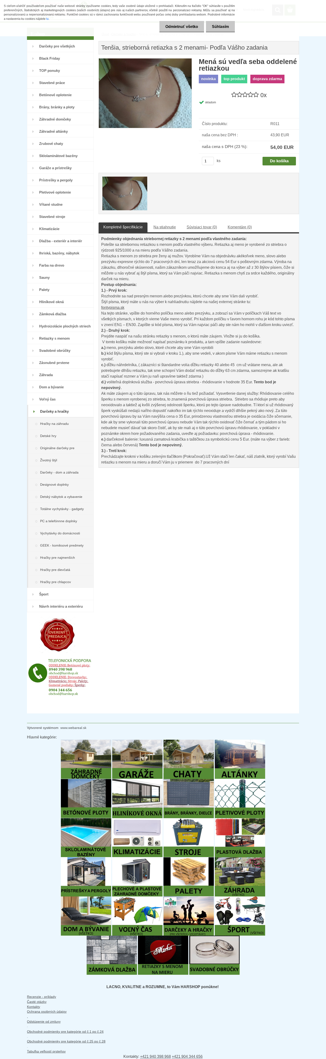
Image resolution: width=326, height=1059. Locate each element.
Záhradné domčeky (55, 119)
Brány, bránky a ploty (56, 107)
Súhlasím (220, 27)
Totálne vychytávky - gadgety (62, 509)
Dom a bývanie (51, 387)
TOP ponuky (49, 70)
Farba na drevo (51, 265)
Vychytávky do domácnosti (60, 533)
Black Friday (49, 58)
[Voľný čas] (137, 899)
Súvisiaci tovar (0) (202, 227)
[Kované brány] (188, 781)
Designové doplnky (54, 484)
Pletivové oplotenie (55, 192)
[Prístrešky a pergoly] (86, 860)
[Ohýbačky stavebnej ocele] (188, 820)
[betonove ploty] (86, 781)
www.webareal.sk (73, 728)
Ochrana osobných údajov (47, 1011)
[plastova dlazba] (240, 820)
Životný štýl (48, 460)
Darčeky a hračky (54, 411)
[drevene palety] (188, 860)
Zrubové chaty (51, 144)
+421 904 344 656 (187, 1056)
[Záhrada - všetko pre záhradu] (240, 860)
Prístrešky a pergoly (56, 180)
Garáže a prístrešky (55, 168)
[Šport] (240, 899)
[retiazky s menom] (163, 938)
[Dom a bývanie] (86, 899)
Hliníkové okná (51, 302)
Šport (43, 594)
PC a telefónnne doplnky (58, 521)
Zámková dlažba (52, 314)
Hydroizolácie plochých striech (65, 326)
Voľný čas (47, 399)
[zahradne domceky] (86, 742)
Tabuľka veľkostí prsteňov (46, 1051)
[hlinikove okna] (137, 781)
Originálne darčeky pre (57, 448)
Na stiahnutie (164, 227)
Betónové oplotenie (55, 95)
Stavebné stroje (52, 217)
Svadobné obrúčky (54, 350)
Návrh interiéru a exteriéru (61, 606)
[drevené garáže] (137, 742)
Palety (44, 290)
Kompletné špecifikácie (123, 227)
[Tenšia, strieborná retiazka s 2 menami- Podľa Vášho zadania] (145, 61)
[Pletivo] (240, 781)
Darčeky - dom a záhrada (59, 472)
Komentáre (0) (240, 227)
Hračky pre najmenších (57, 557)
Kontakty (33, 1007)
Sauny (44, 277)
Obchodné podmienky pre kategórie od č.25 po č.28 (66, 1041)
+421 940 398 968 (155, 1056)
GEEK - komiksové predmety (62, 545)
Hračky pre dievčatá (55, 570)
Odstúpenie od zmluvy (44, 1021)
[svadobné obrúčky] (214, 938)
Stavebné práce (52, 83)
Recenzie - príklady (41, 997)
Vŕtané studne (51, 204)
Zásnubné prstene (54, 363)
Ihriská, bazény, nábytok (59, 253)
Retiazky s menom (54, 338)
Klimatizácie (49, 229)
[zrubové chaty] (188, 742)
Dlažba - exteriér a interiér (60, 241)
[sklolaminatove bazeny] (86, 820)
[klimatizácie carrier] (137, 820)
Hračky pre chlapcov (55, 582)
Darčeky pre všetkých (57, 46)
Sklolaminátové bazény (58, 156)
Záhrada (46, 375)
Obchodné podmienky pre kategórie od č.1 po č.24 (65, 1031)
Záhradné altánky (53, 131)
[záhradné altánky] (240, 742)
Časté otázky (37, 1002)
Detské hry (48, 436)
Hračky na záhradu (54, 424)
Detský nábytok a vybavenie (61, 497)
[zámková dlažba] (112, 938)
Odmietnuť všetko (181, 27)
